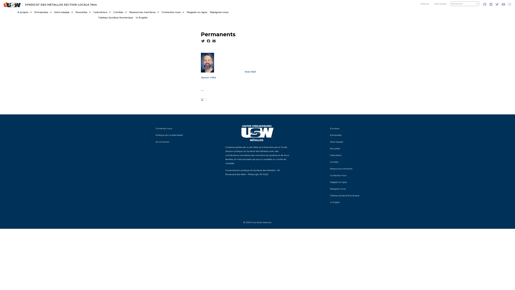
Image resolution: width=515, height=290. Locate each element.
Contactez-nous (171, 12)
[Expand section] (31, 12)
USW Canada (440, 4)
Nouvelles (81, 12)
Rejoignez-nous (219, 12)
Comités (118, 12)
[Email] (214, 41)
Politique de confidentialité (169, 135)
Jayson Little (208, 77)
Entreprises (41, 12)
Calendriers (100, 12)
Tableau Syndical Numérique (115, 17)
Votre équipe (61, 12)
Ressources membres (142, 12)
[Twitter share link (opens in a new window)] (203, 41)
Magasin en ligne (197, 12)
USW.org (425, 4)
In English (142, 17)
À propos (22, 12)
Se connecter (162, 142)
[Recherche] (477, 3)
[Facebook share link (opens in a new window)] (208, 41)
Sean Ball (250, 71)
